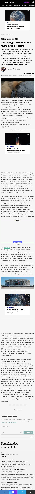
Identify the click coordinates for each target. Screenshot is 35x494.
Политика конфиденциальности (9, 454)
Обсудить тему (30, 73)
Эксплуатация (21, 75)
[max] (14, 447)
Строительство (10, 34)
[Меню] (2, 2)
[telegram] (8, 447)
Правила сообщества (6, 453)
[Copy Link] (30, 492)
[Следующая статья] (17, 437)
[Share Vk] (4, 492)
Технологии (3, 34)
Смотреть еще (17, 242)
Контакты (3, 456)
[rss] (1, 447)
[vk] (5, 447)
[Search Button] (31, 2)
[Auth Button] (33, 2)
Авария (10, 75)
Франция (15, 75)
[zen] (11, 447)
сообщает (7, 248)
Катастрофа (5, 75)
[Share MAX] (13, 492)
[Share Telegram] (21, 492)
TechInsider (9, 2)
